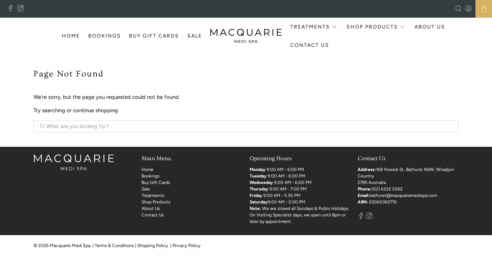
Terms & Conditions (114, 245)
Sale (194, 36)
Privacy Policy (187, 245)
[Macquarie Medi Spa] (246, 35)
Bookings (104, 36)
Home (71, 36)
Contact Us (309, 45)
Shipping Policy (153, 245)
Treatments (310, 27)
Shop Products (372, 27)
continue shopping (95, 110)
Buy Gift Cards (154, 36)
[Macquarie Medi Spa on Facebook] (12, 10)
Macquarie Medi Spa (70, 245)
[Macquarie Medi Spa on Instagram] (22, 10)
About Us (430, 27)
